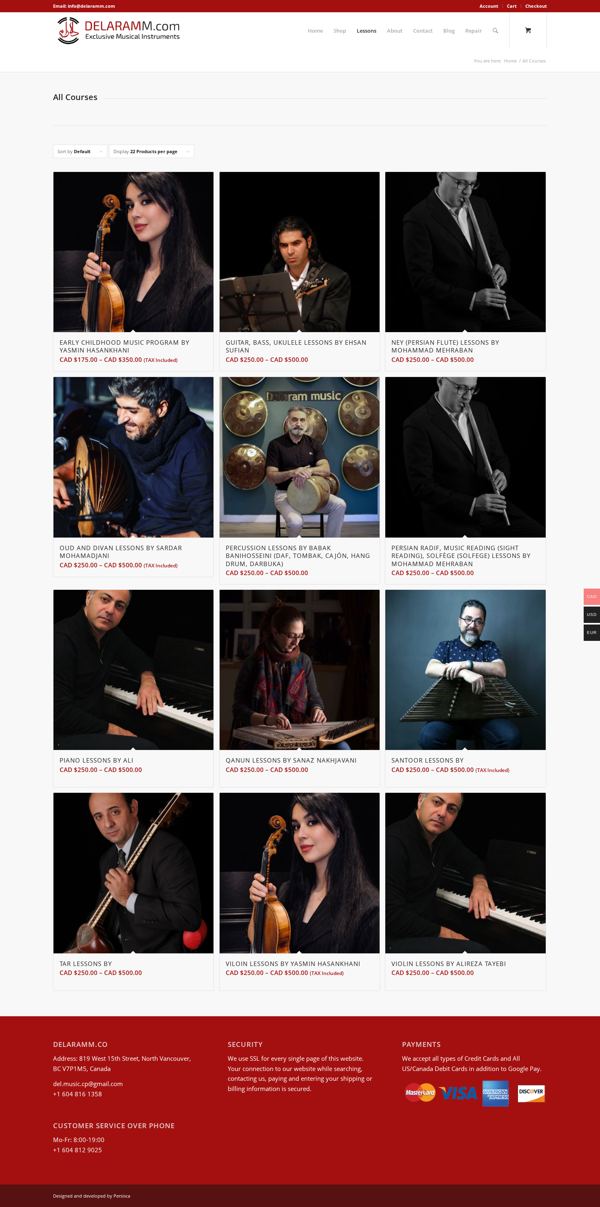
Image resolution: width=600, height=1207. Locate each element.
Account (489, 6)
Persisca (121, 1196)
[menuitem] (489, 6)
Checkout (536, 6)
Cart (512, 6)
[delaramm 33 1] (118, 30)
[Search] (495, 30)
